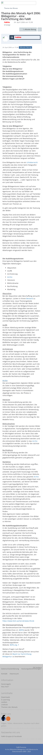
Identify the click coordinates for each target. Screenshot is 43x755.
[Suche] (22, 3)
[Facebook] (3, 719)
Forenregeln (6, 684)
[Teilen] (40, 29)
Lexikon (4, 702)
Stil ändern (37, 667)
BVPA (21, 630)
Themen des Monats (9, 707)
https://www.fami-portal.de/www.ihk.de (18, 621)
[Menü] (40, 3)
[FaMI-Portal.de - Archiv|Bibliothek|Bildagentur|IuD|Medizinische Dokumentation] (19, 3)
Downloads (5, 697)
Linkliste (4, 704)
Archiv (9, 277)
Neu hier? (5, 686)
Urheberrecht (32, 162)
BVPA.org (13, 645)
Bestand (29, 298)
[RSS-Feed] (8, 719)
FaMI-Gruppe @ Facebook (11, 736)
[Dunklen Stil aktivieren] (34, 3)
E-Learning (5, 700)
